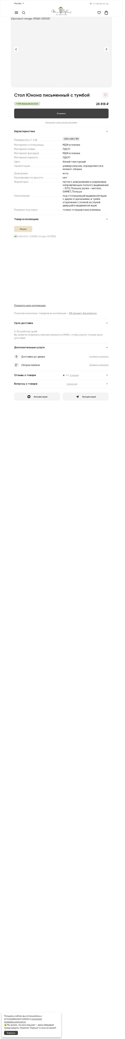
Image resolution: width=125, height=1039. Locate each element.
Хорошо (11, 1033)
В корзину (61, 113)
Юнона (23, 229)
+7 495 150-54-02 (101, 4)
